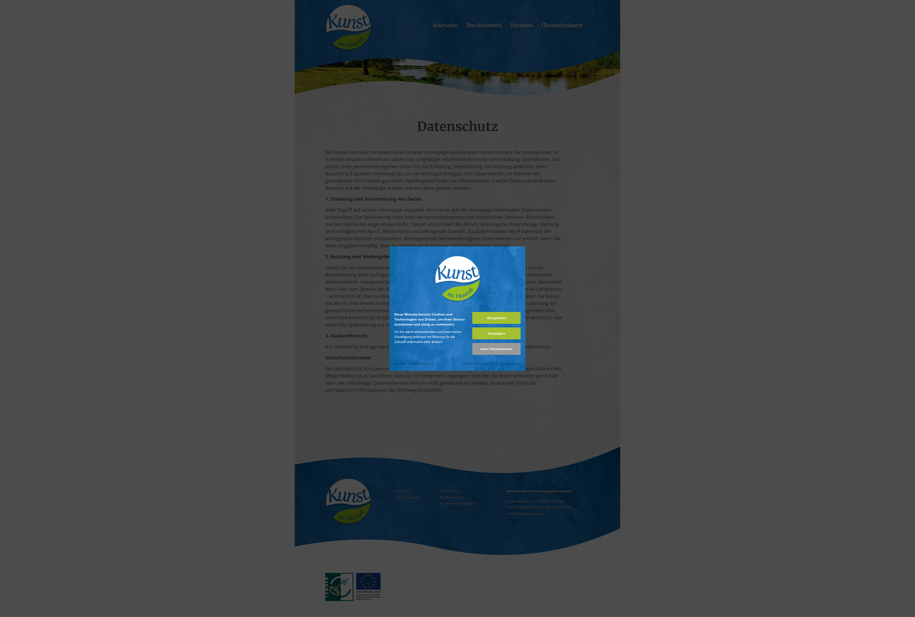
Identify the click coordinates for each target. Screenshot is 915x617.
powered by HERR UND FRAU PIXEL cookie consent (491, 363)
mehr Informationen (496, 349)
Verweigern (496, 333)
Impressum (400, 363)
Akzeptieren (496, 318)
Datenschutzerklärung (422, 363)
